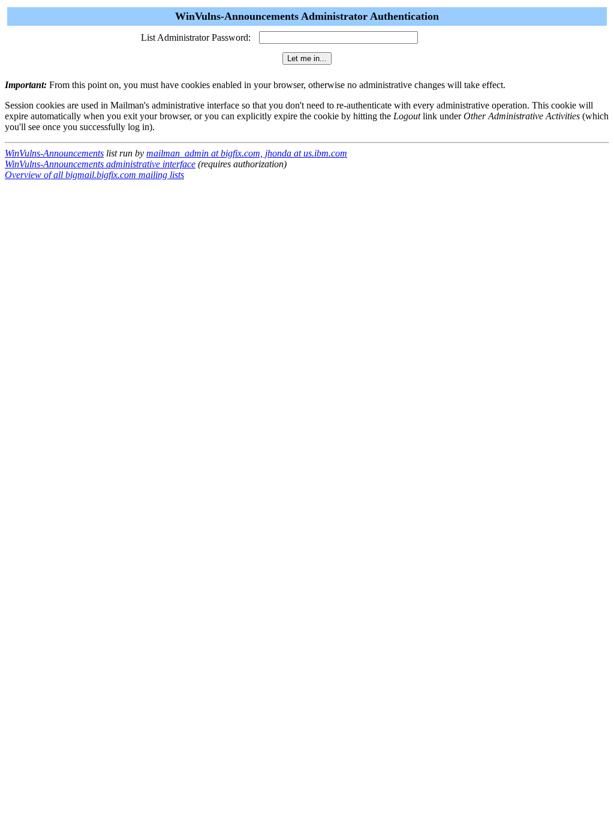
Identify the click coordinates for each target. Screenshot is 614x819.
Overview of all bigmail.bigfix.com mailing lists (94, 175)
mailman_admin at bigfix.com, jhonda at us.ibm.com (246, 153)
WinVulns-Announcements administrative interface (100, 164)
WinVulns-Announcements (54, 153)
